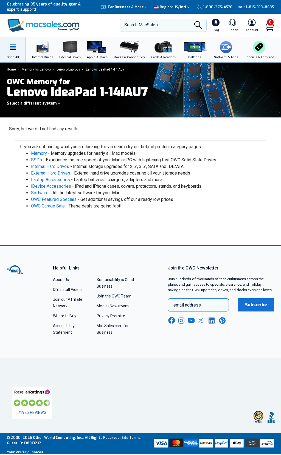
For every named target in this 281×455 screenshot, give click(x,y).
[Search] (198, 25)
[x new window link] (201, 320)
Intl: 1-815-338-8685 (256, 7)
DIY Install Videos (68, 289)
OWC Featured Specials (54, 199)
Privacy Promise (111, 316)
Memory (39, 153)
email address (187, 305)
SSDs (36, 159)
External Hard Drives (50, 173)
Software (40, 192)
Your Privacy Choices (25, 452)
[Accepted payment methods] (213, 443)
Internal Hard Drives (50, 166)
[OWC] (43, 25)
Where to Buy (64, 316)
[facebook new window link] (171, 320)
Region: (173, 7)
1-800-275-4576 (217, 7)
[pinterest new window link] (222, 320)
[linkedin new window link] (212, 321)
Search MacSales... (142, 24)
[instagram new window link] (181, 321)
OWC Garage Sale (48, 206)
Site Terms (131, 437)
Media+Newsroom (113, 306)
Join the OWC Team (114, 296)
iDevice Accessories (51, 186)
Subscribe (256, 305)
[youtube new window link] (191, 320)
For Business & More (126, 7)
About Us (61, 279)
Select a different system (33, 103)
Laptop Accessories (50, 179)
